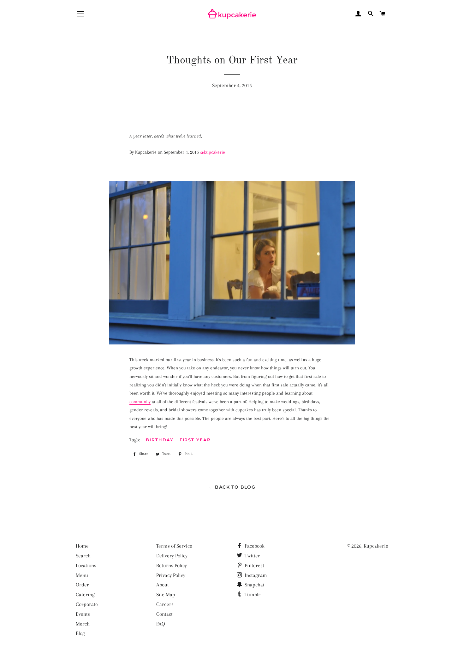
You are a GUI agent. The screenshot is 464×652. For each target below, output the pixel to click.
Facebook (254, 546)
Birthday (160, 439)
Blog (80, 633)
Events (83, 614)
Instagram (255, 575)
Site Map (165, 594)
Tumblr (251, 594)
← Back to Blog (232, 487)
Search (83, 556)
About (162, 585)
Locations (86, 565)
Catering (85, 594)
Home (82, 546)
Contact (164, 614)
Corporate (87, 604)
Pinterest (253, 565)
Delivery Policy (171, 556)
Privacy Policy (170, 575)
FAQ (160, 624)
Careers (165, 604)
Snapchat (254, 585)
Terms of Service (174, 546)
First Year (195, 439)
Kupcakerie (376, 546)
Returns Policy (171, 565)
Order (82, 585)
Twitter (251, 556)
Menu (82, 575)
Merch (83, 624)
